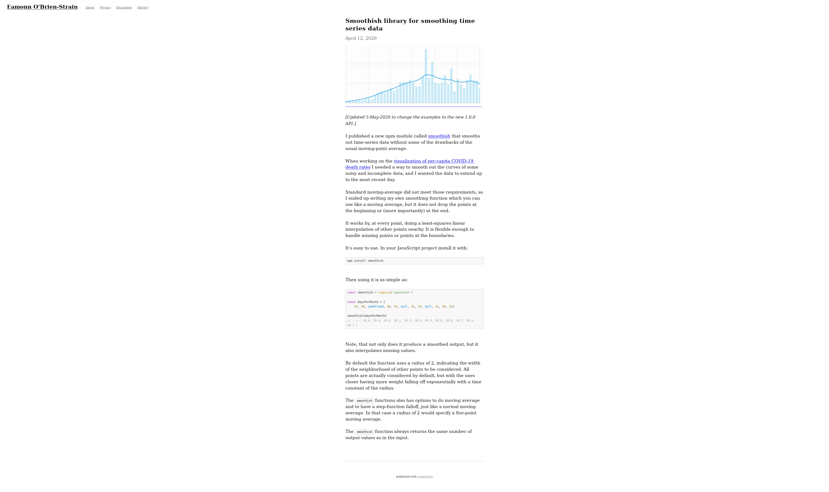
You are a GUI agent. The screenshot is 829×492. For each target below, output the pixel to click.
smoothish (439, 136)
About (90, 7)
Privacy (105, 7)
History (143, 7)
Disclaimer (124, 7)
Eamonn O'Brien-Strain (42, 6)
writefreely (425, 476)
